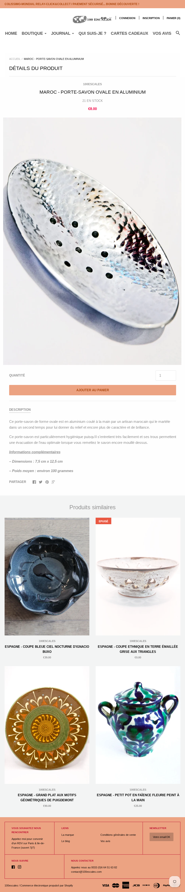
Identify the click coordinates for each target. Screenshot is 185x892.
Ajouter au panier (92, 390)
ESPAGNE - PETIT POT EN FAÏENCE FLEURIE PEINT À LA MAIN (138, 797)
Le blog (65, 841)
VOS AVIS (162, 33)
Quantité (17, 375)
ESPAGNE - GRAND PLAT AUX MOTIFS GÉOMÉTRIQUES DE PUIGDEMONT (47, 797)
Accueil (14, 58)
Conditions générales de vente (118, 834)
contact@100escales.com (86, 871)
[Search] (178, 35)
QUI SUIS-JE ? (92, 33)
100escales (92, 84)
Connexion (127, 18)
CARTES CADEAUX (129, 33)
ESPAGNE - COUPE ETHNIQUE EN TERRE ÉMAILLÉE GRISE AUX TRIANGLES (138, 649)
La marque (67, 834)
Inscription (151, 18)
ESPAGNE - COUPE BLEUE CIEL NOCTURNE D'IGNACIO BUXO (47, 649)
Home (11, 33)
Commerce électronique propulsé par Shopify (46, 885)
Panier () (173, 18)
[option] (92, 241)
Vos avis (105, 841)
